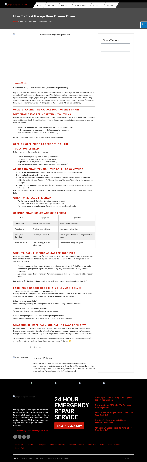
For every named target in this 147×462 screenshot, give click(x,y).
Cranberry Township (57, 445)
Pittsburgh (19, 445)
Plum (102, 445)
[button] (127, 40)
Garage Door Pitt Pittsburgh (33, 458)
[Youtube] (24, 437)
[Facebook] (15, 437)
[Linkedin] (20, 437)
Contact (110, 5)
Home (39, 5)
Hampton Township (76, 445)
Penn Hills (92, 445)
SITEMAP (128, 458)
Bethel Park (19, 448)
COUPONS (52, 5)
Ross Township (114, 445)
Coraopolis (42, 445)
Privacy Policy (54, 458)
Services (65, 5)
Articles (97, 5)
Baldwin (30, 445)
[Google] (28, 437)
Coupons (66, 458)
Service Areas (81, 5)
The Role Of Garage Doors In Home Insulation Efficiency (110, 421)
